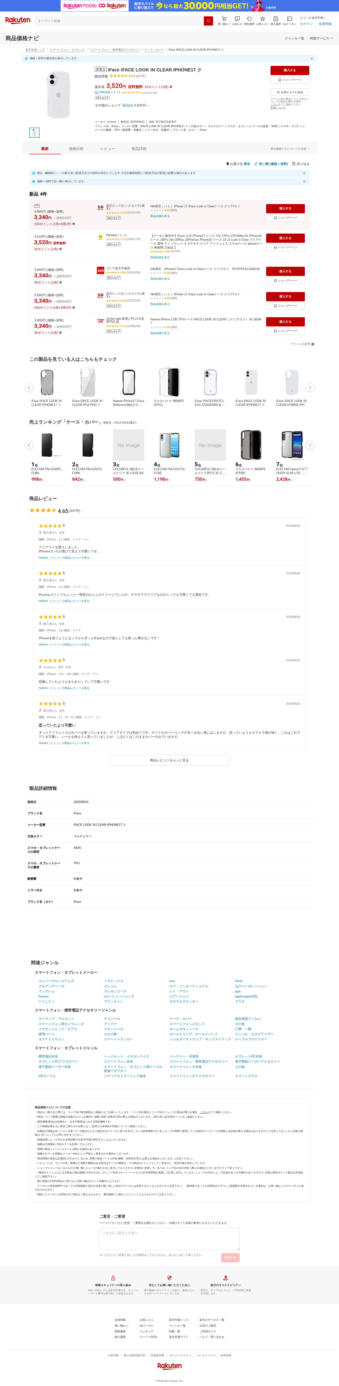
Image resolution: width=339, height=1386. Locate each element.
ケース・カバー (154, 49)
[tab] (45, 148)
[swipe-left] (29, 387)
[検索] (208, 21)
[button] (237, 21)
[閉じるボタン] (312, 58)
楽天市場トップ (35, 49)
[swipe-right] (310, 387)
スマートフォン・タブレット (68, 49)
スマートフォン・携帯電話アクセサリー (115, 49)
